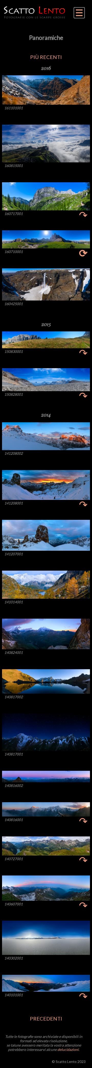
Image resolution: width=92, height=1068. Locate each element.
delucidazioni (68, 1049)
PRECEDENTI (46, 1018)
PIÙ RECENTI (46, 57)
